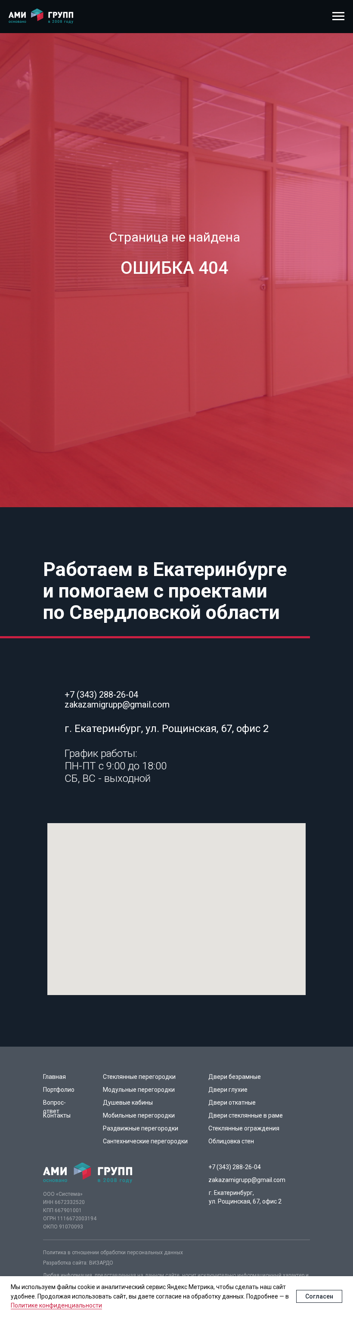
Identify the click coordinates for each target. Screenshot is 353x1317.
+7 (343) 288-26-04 (101, 694)
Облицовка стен (231, 1141)
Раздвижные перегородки (140, 1128)
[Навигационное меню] (338, 16)
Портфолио (58, 1089)
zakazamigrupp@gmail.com (117, 704)
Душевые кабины (128, 1102)
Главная (54, 1076)
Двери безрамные (234, 1076)
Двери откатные (232, 1102)
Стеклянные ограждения (243, 1128)
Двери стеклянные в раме (245, 1115)
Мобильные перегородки (139, 1115)
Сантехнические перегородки (145, 1141)
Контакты (57, 1115)
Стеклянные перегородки (139, 1076)
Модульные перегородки (139, 1089)
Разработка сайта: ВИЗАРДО (78, 1263)
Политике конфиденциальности (56, 1305)
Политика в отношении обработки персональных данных (113, 1253)
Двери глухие (228, 1089)
